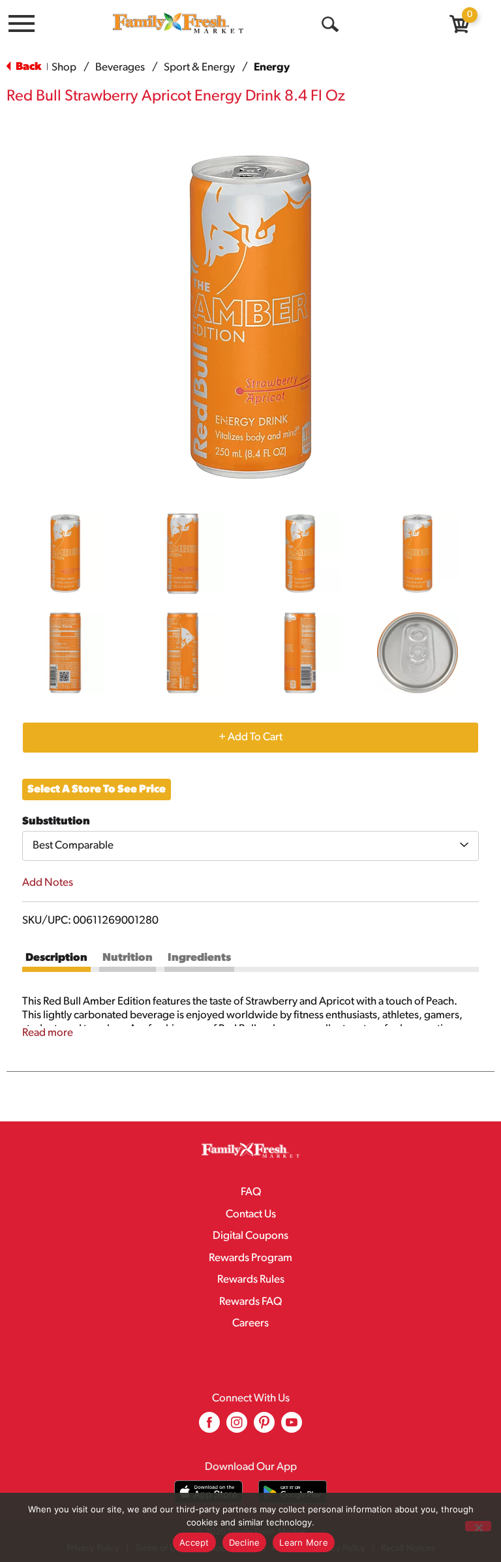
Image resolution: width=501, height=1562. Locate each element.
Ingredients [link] (199, 957)
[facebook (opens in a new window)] (209, 1427)
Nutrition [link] (127, 957)
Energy (272, 67)
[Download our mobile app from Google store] (292, 1491)
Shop (64, 67)
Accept (194, 1542)
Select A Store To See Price (96, 789)
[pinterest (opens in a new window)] (264, 1427)
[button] (65, 553)
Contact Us (251, 1214)
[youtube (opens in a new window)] (291, 1427)
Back (27, 66)
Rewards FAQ (250, 1301)
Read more (47, 1033)
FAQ (251, 1192)
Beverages (120, 67)
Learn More (303, 1542)
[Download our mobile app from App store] (208, 1491)
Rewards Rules (250, 1279)
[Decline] (478, 1526)
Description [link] (56, 957)
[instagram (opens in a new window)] (236, 1427)
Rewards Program (250, 1258)
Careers (250, 1323)
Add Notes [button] (47, 882)
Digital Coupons (250, 1236)
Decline (244, 1542)
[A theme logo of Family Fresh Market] (178, 22)
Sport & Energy (199, 67)
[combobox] (250, 846)
